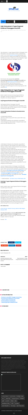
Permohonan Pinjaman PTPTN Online (10, 298)
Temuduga (13, 405)
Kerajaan (22, 398)
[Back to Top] (14, 413)
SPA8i (17, 30)
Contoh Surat (12, 396)
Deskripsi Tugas (12, 30)
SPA (6, 87)
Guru (3, 398)
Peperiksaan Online (6, 403)
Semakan (17, 403)
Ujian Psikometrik (20, 405)
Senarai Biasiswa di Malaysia (8, 301)
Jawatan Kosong (15, 398)
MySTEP (7, 400)
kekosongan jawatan (12, 81)
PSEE (15, 400)
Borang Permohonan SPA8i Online (15, 170)
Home (3, 21)
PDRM (12, 400)
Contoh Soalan (5, 396)
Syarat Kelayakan (5, 405)
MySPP (3, 400)
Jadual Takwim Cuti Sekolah (8, 299)
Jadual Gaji (8, 398)
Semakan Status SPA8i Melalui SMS (18, 178)
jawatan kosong (13, 55)
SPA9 (12, 403)
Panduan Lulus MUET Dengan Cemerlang (11, 297)
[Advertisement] (14, 42)
